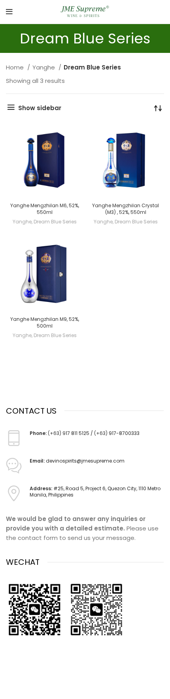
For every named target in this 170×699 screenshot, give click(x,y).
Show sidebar (39, 108)
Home (15, 67)
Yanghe (44, 67)
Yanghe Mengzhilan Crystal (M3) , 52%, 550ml (125, 209)
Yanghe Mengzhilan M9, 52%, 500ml (44, 322)
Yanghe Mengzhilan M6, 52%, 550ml (44, 209)
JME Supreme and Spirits (68, 692)
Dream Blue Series (55, 221)
